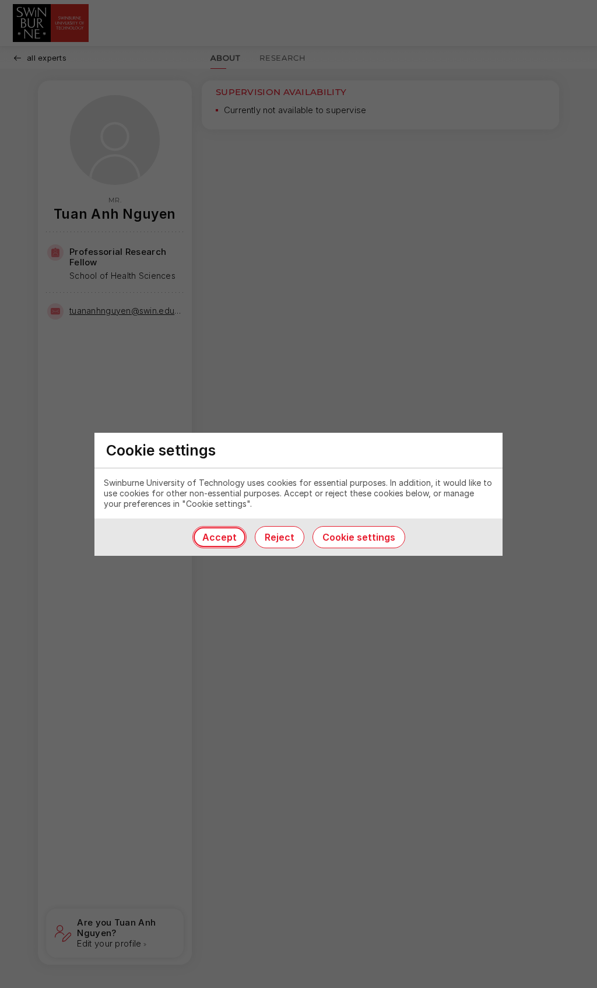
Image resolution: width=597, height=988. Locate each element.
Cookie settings (358, 537)
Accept (219, 537)
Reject (279, 537)
